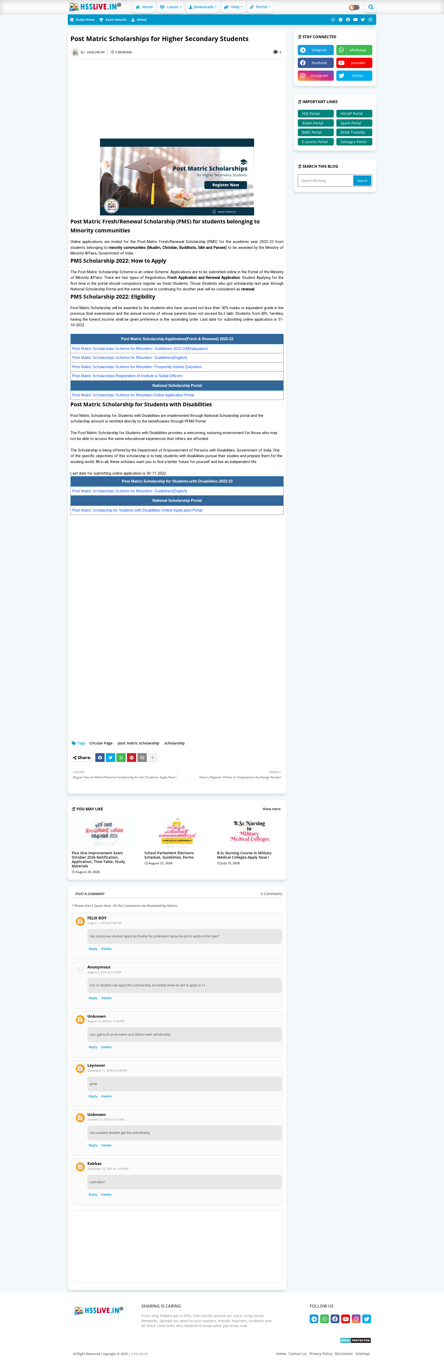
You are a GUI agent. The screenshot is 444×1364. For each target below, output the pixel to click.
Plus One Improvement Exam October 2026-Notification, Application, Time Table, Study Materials (98, 859)
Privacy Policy (320, 1353)
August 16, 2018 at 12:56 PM (106, 1021)
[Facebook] (100, 757)
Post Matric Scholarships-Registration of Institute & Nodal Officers (127, 376)
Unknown (96, 1016)
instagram (319, 75)
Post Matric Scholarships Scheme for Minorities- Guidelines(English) (129, 357)
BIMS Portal (312, 132)
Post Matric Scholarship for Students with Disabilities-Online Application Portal (137, 510)
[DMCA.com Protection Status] (355, 1342)
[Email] (142, 757)
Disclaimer (344, 1353)
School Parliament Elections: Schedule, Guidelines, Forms (169, 855)
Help (234, 6)
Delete (106, 948)
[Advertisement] (179, 99)
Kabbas (94, 1163)
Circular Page (101, 743)
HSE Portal (311, 113)
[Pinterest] (131, 757)
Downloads (204, 6)
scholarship (174, 743)
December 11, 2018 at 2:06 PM (107, 1070)
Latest (172, 6)
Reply (93, 948)
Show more (272, 809)
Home (147, 6)
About (141, 19)
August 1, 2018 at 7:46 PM (104, 923)
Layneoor (96, 1065)
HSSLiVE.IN (139, 1353)
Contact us (298, 1353)
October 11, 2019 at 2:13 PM (106, 1119)
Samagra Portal (353, 141)
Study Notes (85, 19)
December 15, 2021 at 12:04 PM (108, 1169)
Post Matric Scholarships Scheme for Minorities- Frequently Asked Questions (137, 367)
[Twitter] (110, 757)
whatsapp (357, 49)
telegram (319, 49)
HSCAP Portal (351, 113)
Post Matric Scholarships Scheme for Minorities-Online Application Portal (133, 395)
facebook (319, 62)
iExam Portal (312, 123)
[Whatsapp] (121, 757)
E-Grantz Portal (315, 141)
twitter (358, 75)
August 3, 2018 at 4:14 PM (104, 972)
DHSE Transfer (352, 132)
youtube (358, 62)
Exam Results (115, 19)
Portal (261, 6)
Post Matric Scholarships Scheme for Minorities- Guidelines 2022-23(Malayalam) (140, 348)
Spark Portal (350, 123)
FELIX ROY (96, 918)
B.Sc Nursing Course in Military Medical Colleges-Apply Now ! (244, 855)
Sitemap (363, 1353)
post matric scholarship (138, 743)
